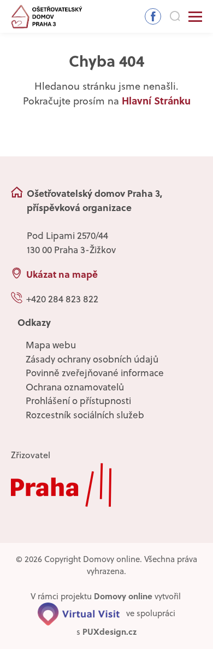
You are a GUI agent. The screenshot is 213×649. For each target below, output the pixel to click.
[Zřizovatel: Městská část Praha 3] (106, 485)
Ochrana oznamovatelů (75, 387)
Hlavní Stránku (156, 100)
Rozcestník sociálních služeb (85, 415)
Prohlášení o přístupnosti (78, 400)
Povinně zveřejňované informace (95, 372)
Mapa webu (51, 345)
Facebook (153, 16)
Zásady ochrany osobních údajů (92, 359)
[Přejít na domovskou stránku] (47, 16)
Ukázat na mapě (62, 273)
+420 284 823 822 (62, 299)
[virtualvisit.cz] (79, 613)
